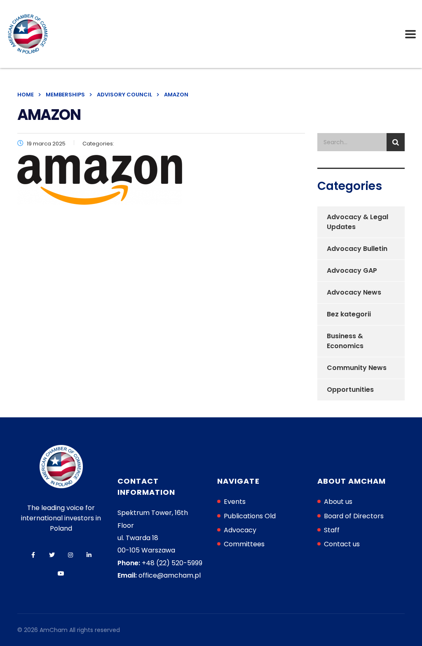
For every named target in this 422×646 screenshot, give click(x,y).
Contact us (342, 544)
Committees (244, 544)
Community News (357, 367)
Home (25, 94)
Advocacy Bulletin (357, 248)
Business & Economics (345, 341)
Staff (332, 530)
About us (338, 501)
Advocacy (240, 530)
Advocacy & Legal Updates (357, 222)
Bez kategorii (349, 314)
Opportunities (350, 389)
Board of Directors (354, 516)
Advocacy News (354, 292)
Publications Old (250, 516)
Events (235, 501)
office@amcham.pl (169, 575)
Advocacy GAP (352, 270)
